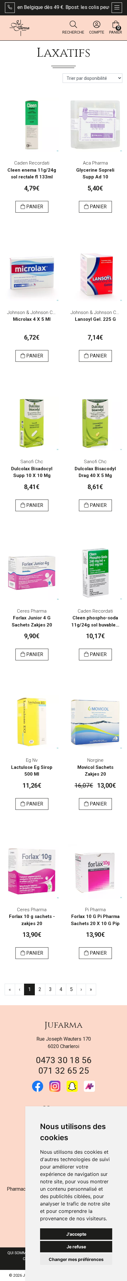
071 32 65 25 (63, 1071)
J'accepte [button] (76, 1234)
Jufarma (63, 1025)
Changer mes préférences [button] (76, 1259)
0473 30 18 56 (64, 1060)
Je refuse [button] (76, 1246)
